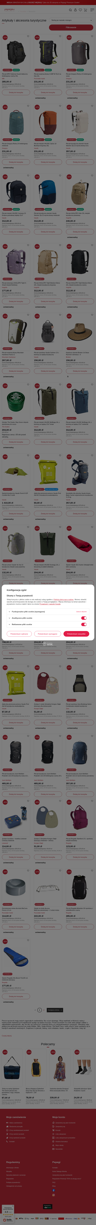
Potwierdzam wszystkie (76, 634)
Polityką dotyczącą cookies (64, 599)
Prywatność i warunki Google (50, 604)
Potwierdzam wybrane (19, 634)
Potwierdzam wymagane (47, 634)
